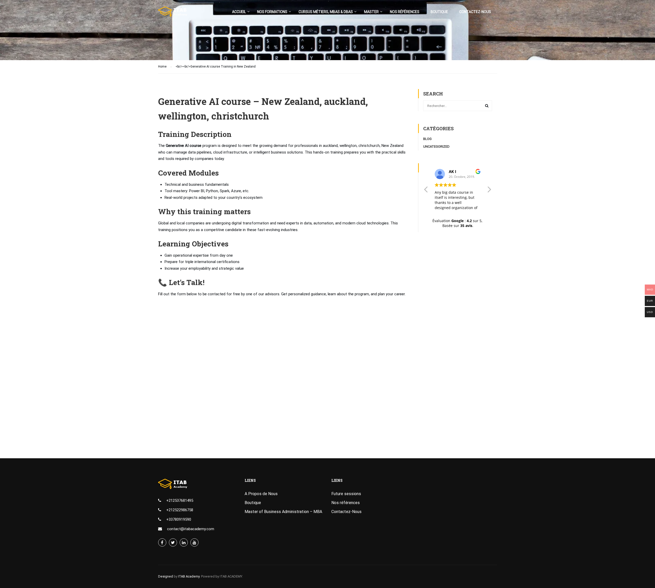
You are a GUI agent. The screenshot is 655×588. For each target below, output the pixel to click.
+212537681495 (179, 500)
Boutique (439, 12)
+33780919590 (178, 519)
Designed (165, 576)
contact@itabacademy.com (190, 529)
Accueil (239, 12)
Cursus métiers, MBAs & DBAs (326, 12)
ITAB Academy (189, 576)
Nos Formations (272, 12)
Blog (427, 139)
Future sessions (346, 493)
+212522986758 (179, 510)
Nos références (404, 12)
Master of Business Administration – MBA (283, 511)
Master (371, 12)
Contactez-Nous (475, 12)
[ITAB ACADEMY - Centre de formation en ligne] (178, 14)
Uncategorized (436, 146)
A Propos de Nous (261, 493)
